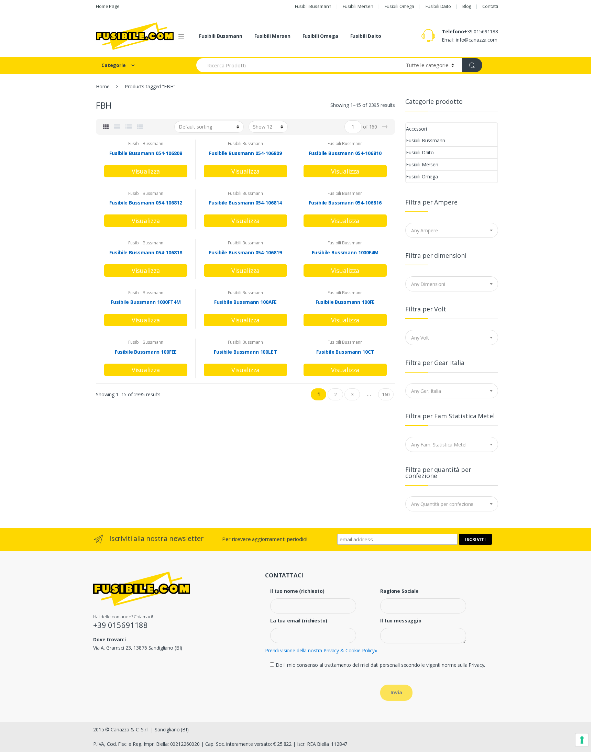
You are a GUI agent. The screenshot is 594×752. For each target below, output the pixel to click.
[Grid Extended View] (117, 127)
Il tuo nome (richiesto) (297, 591)
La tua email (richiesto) (298, 621)
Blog (466, 6)
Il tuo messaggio (400, 621)
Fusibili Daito (438, 6)
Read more (145, 171)
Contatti (490, 6)
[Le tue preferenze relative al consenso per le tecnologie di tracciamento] (581, 740)
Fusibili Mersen (358, 6)
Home (102, 86)
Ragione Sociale (399, 591)
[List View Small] (140, 127)
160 (386, 394)
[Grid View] (106, 127)
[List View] (128, 127)
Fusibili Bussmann (313, 6)
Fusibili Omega (399, 6)
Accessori (416, 128)
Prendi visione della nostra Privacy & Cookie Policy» (321, 650)
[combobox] (451, 230)
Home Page (108, 6)
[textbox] (451, 230)
